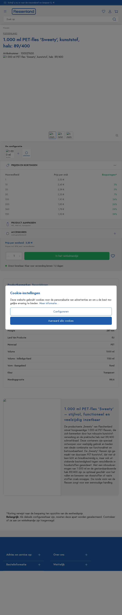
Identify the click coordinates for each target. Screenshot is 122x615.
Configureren (61, 311)
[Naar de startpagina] (24, 11)
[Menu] (5, 11)
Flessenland (10, 33)
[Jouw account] (109, 11)
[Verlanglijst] (103, 11)
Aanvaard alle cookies (61, 321)
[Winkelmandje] (115, 11)
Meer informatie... (49, 303)
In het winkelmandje (66, 256)
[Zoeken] (114, 19)
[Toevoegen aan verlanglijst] (112, 256)
